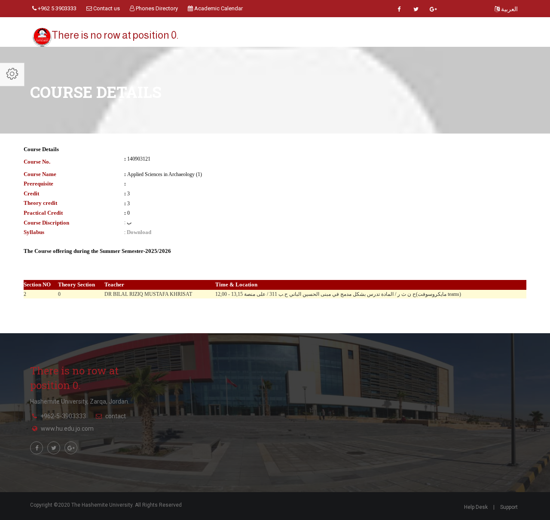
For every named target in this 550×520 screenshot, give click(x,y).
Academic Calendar (218, 8)
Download (139, 232)
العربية (509, 9)
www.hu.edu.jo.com (67, 428)
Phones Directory (156, 8)
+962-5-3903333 (63, 416)
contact (115, 416)
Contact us (106, 8)
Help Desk (476, 507)
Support (509, 507)
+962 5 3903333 (56, 8)
